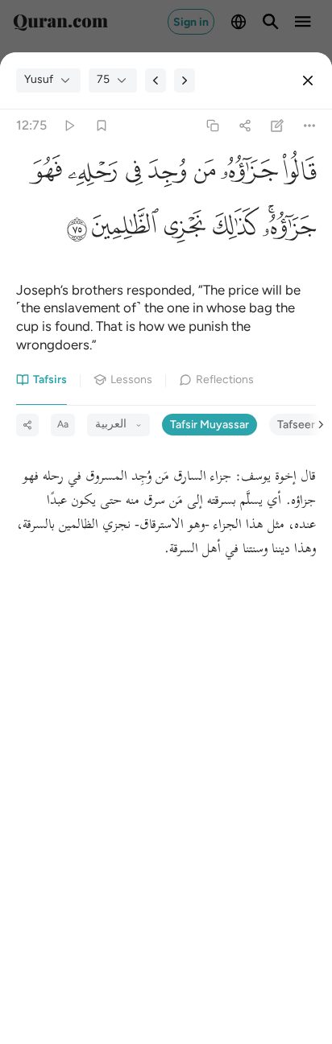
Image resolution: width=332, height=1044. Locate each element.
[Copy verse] (212, 125)
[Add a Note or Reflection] (278, 125)
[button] (297, 174)
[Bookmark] (101, 125)
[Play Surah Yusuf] (69, 125)
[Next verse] (184, 80)
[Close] (308, 80)
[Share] (244, 125)
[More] (310, 125)
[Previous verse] (155, 80)
